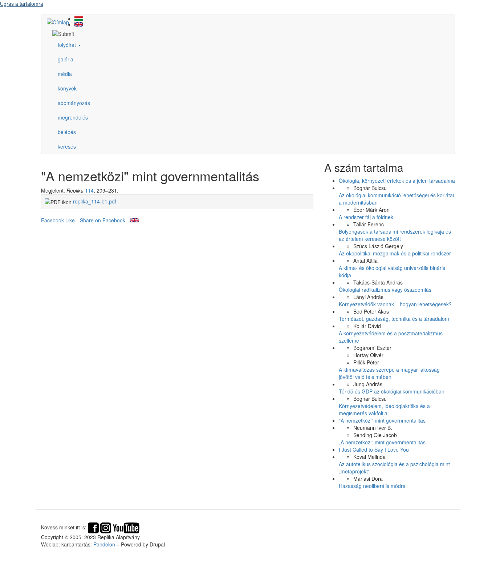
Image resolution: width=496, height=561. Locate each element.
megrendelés (73, 117)
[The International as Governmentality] (255, 24)
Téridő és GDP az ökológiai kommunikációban (391, 391)
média (65, 73)
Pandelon (104, 544)
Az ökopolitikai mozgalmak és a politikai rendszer (395, 253)
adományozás (74, 102)
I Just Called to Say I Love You (374, 449)
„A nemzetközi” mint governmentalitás (382, 442)
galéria (65, 59)
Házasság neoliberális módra (372, 485)
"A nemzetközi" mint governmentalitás (382, 420)
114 (89, 190)
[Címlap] (60, 22)
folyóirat (67, 44)
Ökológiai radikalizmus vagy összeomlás (385, 289)
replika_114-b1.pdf (94, 201)
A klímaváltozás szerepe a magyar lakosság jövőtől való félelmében (389, 373)
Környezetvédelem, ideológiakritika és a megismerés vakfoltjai (384, 409)
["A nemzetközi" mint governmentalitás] (255, 18)
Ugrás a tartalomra (21, 3)
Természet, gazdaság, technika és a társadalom (394, 318)
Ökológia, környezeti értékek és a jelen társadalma (397, 180)
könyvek (67, 88)
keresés (67, 146)
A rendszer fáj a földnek (366, 217)
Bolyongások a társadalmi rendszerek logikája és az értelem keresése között (395, 235)
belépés (67, 132)
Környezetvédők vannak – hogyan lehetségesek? (395, 304)
